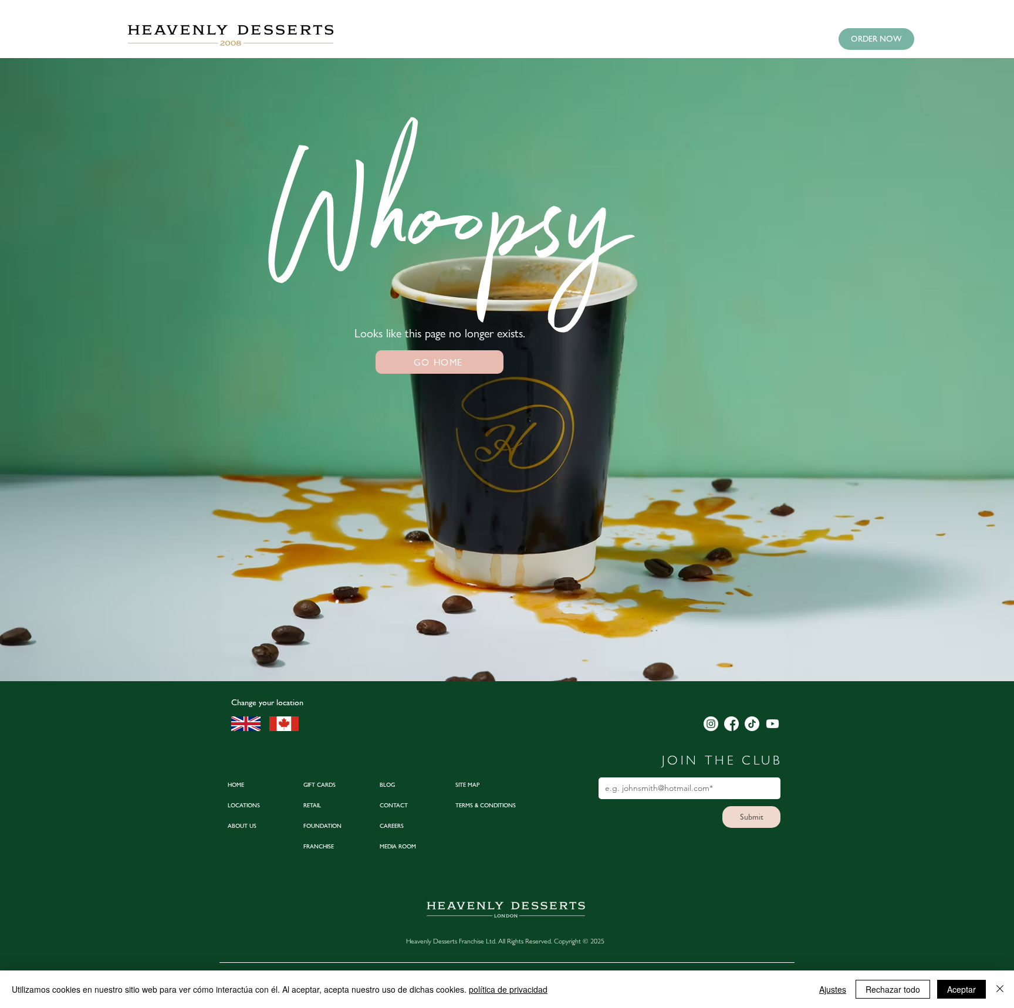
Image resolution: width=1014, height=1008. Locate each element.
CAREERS (392, 826)
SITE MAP (467, 785)
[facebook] (731, 723)
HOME (236, 785)
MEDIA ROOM (398, 846)
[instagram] (711, 723)
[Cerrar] (1000, 989)
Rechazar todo (893, 989)
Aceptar (961, 989)
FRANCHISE (318, 846)
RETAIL (312, 805)
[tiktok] (752, 723)
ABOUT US (242, 826)
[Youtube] (772, 723)
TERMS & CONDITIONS (485, 805)
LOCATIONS (244, 805)
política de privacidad (508, 989)
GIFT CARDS (319, 785)
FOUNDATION (322, 826)
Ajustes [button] (832, 989)
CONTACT (394, 805)
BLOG (387, 785)
